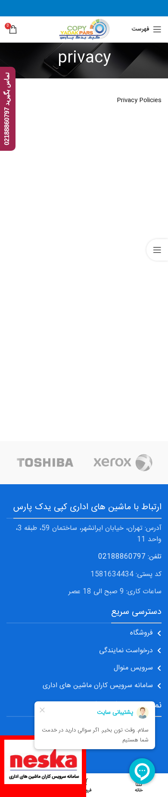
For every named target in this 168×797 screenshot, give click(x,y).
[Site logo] (83, 30)
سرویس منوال (133, 668)
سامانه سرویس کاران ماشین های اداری (98, 685)
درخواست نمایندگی (126, 651)
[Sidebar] (157, 250)
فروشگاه (141, 633)
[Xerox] (123, 462)
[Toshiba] (45, 462)
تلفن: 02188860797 (130, 557)
